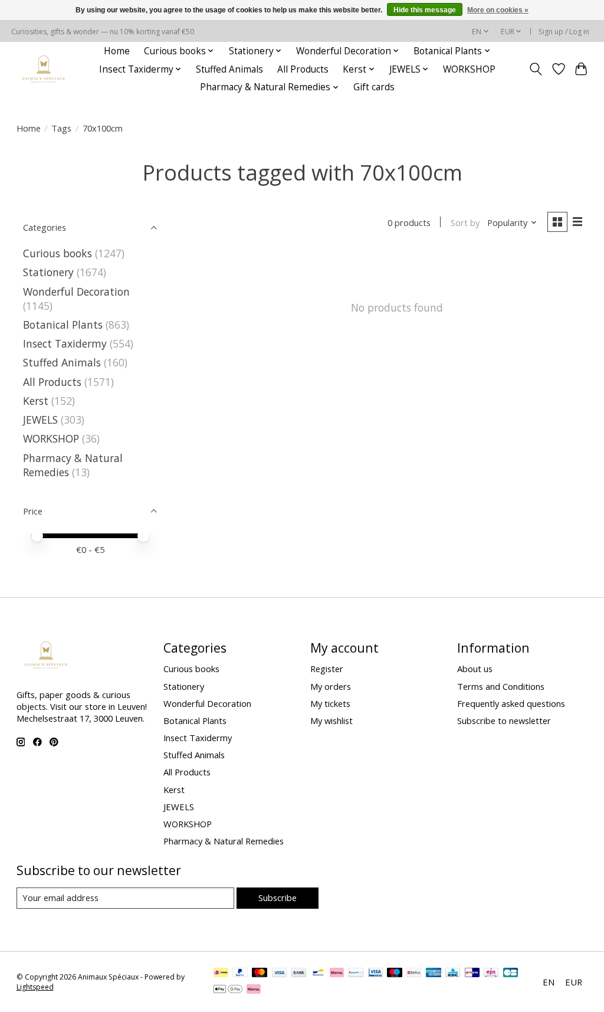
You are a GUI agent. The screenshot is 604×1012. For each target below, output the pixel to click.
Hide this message (424, 10)
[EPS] (491, 974)
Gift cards (374, 87)
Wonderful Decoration (76, 291)
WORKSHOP (469, 69)
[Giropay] (472, 974)
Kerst (35, 401)
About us (475, 668)
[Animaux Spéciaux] (43, 69)
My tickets (330, 703)
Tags (61, 128)
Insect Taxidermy (65, 343)
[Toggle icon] (535, 69)
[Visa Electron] (375, 974)
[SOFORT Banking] (337, 974)
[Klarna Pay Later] (254, 990)
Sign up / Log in (564, 32)
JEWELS (40, 419)
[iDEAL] (221, 974)
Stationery (48, 272)
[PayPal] (240, 974)
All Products (303, 69)
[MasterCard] (259, 974)
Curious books (57, 253)
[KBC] (452, 974)
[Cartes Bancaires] (510, 974)
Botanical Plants (63, 324)
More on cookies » (497, 10)
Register (326, 668)
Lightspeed (35, 987)
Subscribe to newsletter (504, 720)
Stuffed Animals (229, 69)
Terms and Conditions (500, 686)
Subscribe (277, 897)
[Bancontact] (318, 974)
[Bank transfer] (299, 974)
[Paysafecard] (356, 974)
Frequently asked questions (511, 703)
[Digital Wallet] (228, 990)
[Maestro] (394, 974)
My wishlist (331, 720)
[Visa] (279, 974)
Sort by (465, 222)
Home (117, 51)
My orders (330, 686)
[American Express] (433, 974)
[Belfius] (413, 974)
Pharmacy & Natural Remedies (223, 841)
